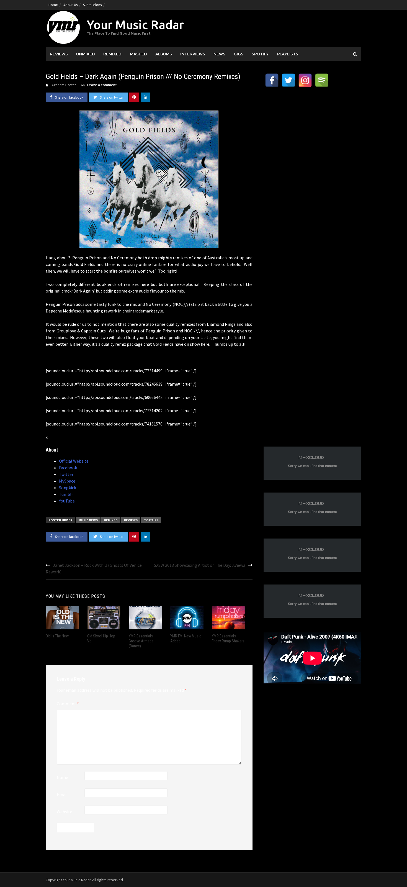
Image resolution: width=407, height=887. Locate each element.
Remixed (112, 54)
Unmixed (85, 54)
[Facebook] (272, 80)
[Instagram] (305, 80)
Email (62, 794)
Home (53, 5)
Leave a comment (102, 84)
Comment (68, 703)
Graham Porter (64, 84)
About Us (70, 5)
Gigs (238, 54)
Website (64, 811)
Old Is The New (57, 636)
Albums (163, 54)
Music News (88, 520)
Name (62, 777)
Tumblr (66, 494)
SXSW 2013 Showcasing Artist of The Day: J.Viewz (199, 565)
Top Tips (151, 520)
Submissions (92, 5)
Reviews (59, 54)
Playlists (287, 54)
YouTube (67, 501)
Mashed (138, 54)
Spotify (260, 54)
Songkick (67, 487)
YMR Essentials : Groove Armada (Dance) (141, 641)
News (219, 54)
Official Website (74, 461)
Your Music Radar (135, 24)
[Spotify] (322, 80)
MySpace (67, 481)
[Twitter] (288, 80)
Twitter (66, 474)
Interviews (192, 54)
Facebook (68, 467)
